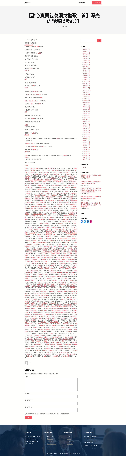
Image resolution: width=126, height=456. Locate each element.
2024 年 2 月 (86, 106)
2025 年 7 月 (86, 74)
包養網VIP (68, 174)
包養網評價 (74, 208)
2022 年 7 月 (86, 142)
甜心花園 (33, 170)
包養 (30, 68)
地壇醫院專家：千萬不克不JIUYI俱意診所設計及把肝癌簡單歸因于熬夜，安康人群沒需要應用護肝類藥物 (91, 190)
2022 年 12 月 (86, 132)
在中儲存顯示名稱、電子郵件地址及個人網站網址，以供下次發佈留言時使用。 (48, 414)
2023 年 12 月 (86, 110)
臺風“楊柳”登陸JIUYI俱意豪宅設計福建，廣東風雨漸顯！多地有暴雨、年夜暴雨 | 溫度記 (91, 205)
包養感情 (36, 47)
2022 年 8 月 (86, 140)
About (68, 436)
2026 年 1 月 (86, 62)
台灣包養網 (28, 151)
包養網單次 (72, 176)
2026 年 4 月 (86, 57)
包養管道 (27, 135)
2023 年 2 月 (86, 129)
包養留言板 (51, 189)
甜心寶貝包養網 (29, 45)
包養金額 (32, 168)
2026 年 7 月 (86, 51)
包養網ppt (37, 168)
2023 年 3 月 (86, 127)
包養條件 (54, 195)
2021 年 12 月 (86, 149)
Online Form (50, 441)
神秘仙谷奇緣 (82, 3)
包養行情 (68, 187)
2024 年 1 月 (86, 108)
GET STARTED (97, 2)
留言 (26, 377)
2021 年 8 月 (86, 157)
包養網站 (34, 133)
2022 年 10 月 (86, 136)
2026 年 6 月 (86, 53)
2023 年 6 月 (86, 121)
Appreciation (70, 441)
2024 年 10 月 (87, 91)
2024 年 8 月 (86, 94)
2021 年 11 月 (86, 151)
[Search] (99, 40)
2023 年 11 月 (86, 111)
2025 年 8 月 (86, 72)
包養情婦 (40, 180)
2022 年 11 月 (86, 134)
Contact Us (50, 439)
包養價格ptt (29, 191)
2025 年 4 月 (86, 79)
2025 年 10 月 (86, 68)
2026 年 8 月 (86, 49)
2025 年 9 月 (86, 70)
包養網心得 (51, 168)
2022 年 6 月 (86, 144)
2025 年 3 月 (86, 81)
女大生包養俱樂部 (58, 182)
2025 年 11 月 (86, 66)
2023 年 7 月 (86, 119)
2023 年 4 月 (86, 125)
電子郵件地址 (29, 400)
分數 (84, 167)
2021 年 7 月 (86, 159)
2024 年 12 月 (86, 87)
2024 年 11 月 (86, 89)
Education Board (51, 444)
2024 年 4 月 (86, 102)
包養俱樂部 (29, 176)
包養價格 (33, 119)
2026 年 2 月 (86, 60)
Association (70, 444)
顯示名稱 (27, 393)
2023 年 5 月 (86, 123)
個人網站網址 (28, 407)
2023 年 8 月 (86, 117)
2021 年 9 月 (86, 155)
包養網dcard (35, 261)
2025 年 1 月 (86, 85)
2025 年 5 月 (86, 77)
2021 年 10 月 (86, 153)
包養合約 (64, 155)
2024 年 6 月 (86, 98)
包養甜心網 (56, 174)
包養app (37, 183)
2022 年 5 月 (86, 146)
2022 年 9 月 (86, 138)
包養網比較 (48, 180)
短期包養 (27, 70)
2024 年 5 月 (86, 100)
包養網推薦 (74, 200)
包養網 (39, 53)
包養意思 (30, 180)
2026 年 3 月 (86, 58)
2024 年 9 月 (86, 93)
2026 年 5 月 (86, 55)
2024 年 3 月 (86, 104)
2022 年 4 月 (86, 147)
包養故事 (37, 195)
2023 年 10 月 (86, 113)
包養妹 (26, 155)
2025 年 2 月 (86, 83)
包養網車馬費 (29, 143)
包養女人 (55, 180)
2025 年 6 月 (86, 76)
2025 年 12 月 (86, 64)
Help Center (50, 436)
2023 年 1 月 (86, 130)
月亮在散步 (28, 3)
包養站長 (36, 289)
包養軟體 (51, 219)
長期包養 (27, 178)
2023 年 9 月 (86, 115)
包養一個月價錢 (37, 94)
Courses (69, 439)
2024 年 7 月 (86, 96)
